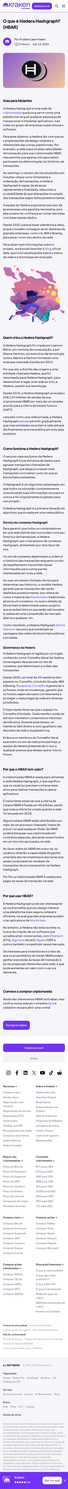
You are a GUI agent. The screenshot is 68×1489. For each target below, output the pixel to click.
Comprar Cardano (14, 1243)
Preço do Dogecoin (14, 1176)
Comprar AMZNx (13, 1294)
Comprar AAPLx (12, 1284)
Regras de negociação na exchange (44, 1339)
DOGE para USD (46, 1191)
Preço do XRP (11, 1181)
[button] (64, 1481)
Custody (30, 1406)
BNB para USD (44, 1181)
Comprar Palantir (46, 1243)
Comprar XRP (11, 1238)
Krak (5, 1406)
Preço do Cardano (14, 1186)
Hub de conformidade (14, 1334)
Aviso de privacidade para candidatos (22, 1348)
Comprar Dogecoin (14, 1233)
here (51, 1003)
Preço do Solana (13, 1191)
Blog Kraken (43, 1102)
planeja (24, 421)
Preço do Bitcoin (13, 1166)
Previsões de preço (14, 1206)
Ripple (40, 940)
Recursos (10, 1086)
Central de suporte (47, 1135)
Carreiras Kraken (46, 1097)
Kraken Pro (18, 1377)
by (11, 1365)
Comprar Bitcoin (13, 1223)
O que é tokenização (48, 1289)
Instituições (10, 1120)
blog (48, 249)
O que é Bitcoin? (46, 1284)
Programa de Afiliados (49, 1120)
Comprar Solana (13, 1248)
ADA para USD (44, 1196)
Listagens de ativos (48, 1125)
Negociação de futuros (17, 1111)
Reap (57, 1394)
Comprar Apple (45, 1233)
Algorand (18, 940)
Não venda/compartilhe (45, 1330)
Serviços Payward (12, 1394)
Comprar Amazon (46, 1238)
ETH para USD (44, 1171)
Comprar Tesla (44, 1228)
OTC (21, 1406)
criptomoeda (12, 113)
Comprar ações (46, 1217)
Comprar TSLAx (12, 1279)
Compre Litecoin (13, 1253)
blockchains (39, 597)
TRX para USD (44, 1201)
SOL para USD (44, 1186)
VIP (54, 1377)
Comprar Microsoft (47, 1248)
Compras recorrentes (16, 1135)
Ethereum (56, 936)
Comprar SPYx (11, 1289)
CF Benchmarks (43, 1394)
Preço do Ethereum (14, 1171)
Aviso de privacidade (40, 1325)
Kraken (7, 1377)
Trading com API (13, 1125)
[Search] (57, 6)
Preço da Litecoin (13, 1196)
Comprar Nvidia (45, 1223)
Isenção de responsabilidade (18, 1343)
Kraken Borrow (12, 1140)
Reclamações (44, 1140)
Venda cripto (11, 1097)
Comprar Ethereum (14, 1228)
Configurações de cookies (17, 1330)
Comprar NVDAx (13, 1274)
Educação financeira (50, 1264)
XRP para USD (44, 1176)
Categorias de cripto (15, 1201)
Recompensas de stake (17, 1130)
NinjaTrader (33, 1377)
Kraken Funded (12, 1145)
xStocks (28, 1394)
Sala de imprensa (46, 1116)
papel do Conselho (32, 686)
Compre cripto (12, 1092)
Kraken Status (44, 1130)
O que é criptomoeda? (49, 1270)
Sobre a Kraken (46, 1086)
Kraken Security (45, 1092)
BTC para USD (44, 1166)
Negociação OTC (13, 1116)
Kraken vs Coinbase (48, 1311)
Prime (13, 1406)
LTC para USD (44, 1206)
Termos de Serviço (12, 1339)
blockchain (38, 920)
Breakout (45, 1377)
